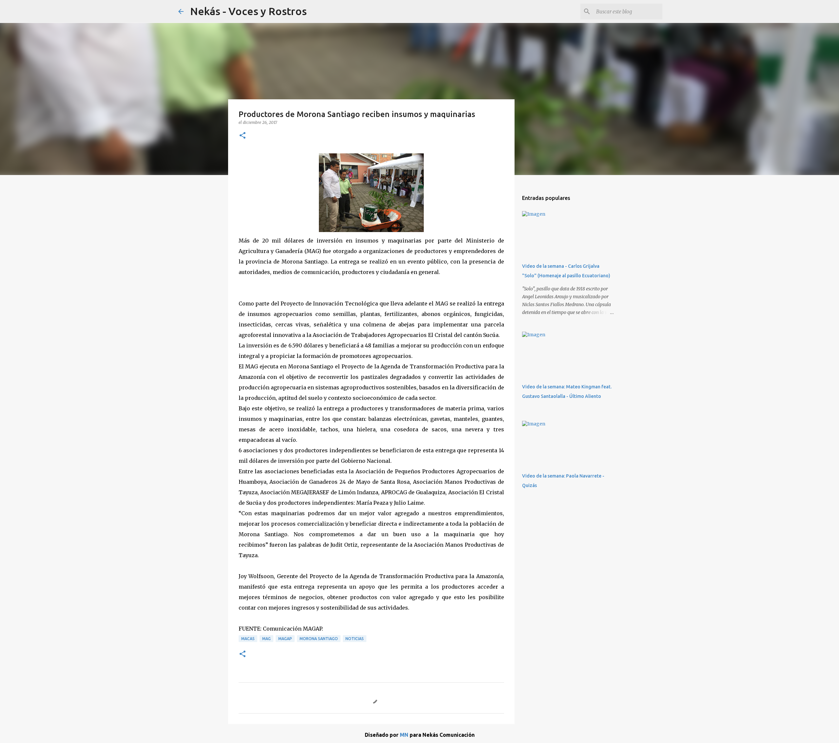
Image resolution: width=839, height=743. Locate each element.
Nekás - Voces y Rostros (248, 11)
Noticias (354, 638)
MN (404, 735)
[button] (242, 135)
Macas (248, 638)
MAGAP (285, 638)
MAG (266, 638)
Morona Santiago (319, 638)
